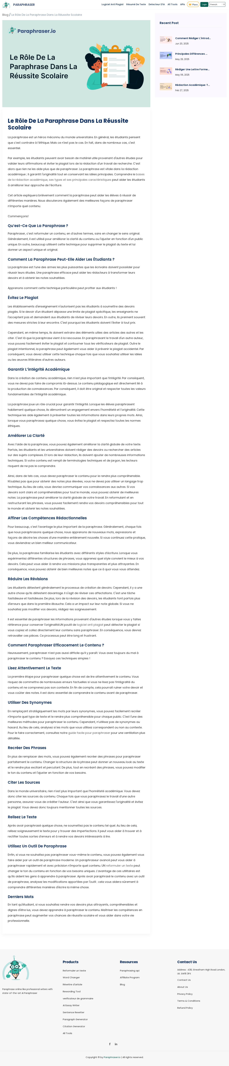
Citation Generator (74, 1026)
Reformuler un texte (74, 970)
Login (204, 4)
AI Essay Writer (71, 1005)
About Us (182, 987)
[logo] (15, 984)
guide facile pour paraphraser (89, 733)
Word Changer (71, 977)
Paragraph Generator (75, 1019)
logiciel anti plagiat (90, 625)
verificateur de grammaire (78, 998)
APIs (182, 4)
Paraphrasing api (129, 970)
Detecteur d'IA (157, 4)
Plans (195, 4)
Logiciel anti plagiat (113, 4)
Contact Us (184, 980)
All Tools (172, 4)
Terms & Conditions (188, 1000)
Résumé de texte (136, 4)
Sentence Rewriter (73, 1012)
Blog (5, 15)
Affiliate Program (130, 977)
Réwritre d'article (72, 984)
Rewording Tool (72, 991)
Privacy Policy (185, 994)
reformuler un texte (119, 866)
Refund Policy (185, 1007)
